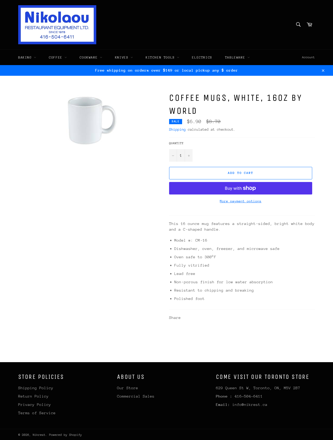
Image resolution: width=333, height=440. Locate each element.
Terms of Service (37, 413)
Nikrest (39, 435)
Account (308, 57)
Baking (26, 57)
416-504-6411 (249, 396)
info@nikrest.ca (249, 404)
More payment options (240, 201)
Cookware (90, 57)
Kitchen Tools (161, 57)
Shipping (177, 129)
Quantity (176, 143)
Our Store (127, 388)
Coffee (57, 57)
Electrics (202, 57)
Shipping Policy (35, 388)
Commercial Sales (136, 396)
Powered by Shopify (65, 435)
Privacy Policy (34, 404)
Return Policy (33, 396)
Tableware (236, 57)
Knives (123, 57)
